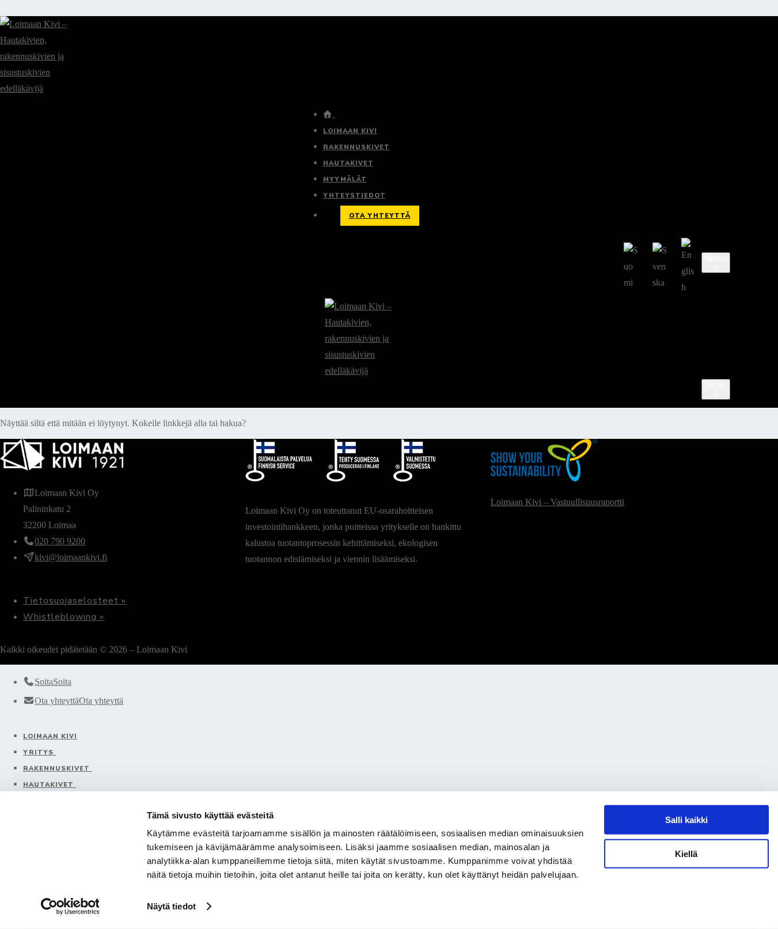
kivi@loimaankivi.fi (71, 557)
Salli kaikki (686, 820)
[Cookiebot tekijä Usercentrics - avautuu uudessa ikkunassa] (70, 906)
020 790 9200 (60, 541)
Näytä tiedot (171, 906)
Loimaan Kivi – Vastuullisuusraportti (557, 502)
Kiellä (686, 853)
